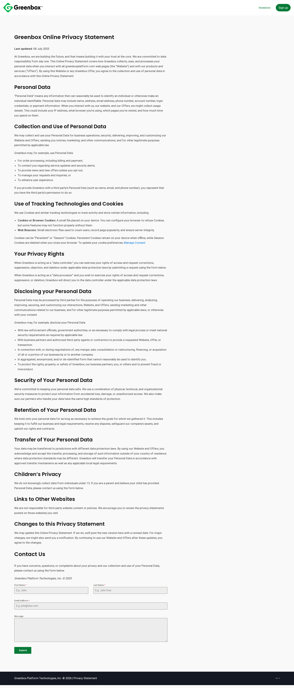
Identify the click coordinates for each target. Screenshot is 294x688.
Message (18, 616)
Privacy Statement (85, 678)
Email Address (22, 600)
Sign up (283, 7)
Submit (23, 650)
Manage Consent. (135, 242)
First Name (20, 585)
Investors (264, 7)
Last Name (99, 585)
